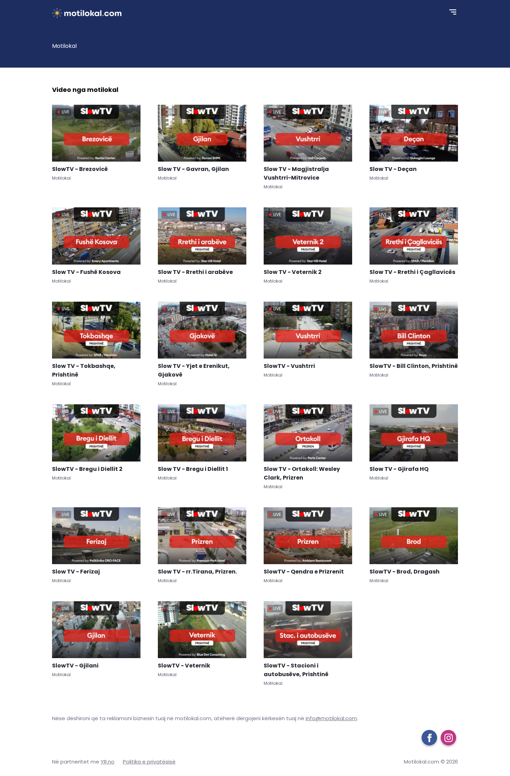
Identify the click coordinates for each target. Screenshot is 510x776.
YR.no (107, 761)
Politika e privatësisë (149, 761)
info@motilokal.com (331, 718)
